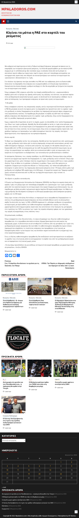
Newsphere (62, 516)
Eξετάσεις (5, 506)
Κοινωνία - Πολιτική (12, 28)
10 (7, 470)
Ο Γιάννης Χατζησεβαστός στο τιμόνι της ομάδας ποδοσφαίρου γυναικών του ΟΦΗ (13, 422)
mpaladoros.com (18, 9)
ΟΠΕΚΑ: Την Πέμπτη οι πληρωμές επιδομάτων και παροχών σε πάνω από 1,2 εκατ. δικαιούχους (57, 264)
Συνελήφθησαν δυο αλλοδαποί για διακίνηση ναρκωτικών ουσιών (38, 302)
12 (29, 470)
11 (18, 470)
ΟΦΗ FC (57, 379)
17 (7, 474)
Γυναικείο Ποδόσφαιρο (10, 416)
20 (39, 474)
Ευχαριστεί (5, 509)
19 (29, 474)
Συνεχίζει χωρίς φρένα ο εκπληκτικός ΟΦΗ (64, 383)
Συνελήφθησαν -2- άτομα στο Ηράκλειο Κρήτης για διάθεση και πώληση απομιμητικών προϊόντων (13, 303)
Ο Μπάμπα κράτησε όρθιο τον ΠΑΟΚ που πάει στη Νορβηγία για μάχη (39, 384)
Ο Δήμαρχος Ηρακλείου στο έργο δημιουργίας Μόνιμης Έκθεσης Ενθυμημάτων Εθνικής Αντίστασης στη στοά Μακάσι (65, 304)
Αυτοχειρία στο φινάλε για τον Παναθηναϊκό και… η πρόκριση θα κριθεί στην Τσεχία (13, 385)
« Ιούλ (4, 487)
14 (50, 470)
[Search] (76, 21)
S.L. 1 (4, 379)
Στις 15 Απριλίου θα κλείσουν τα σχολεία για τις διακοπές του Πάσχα (22, 263)
